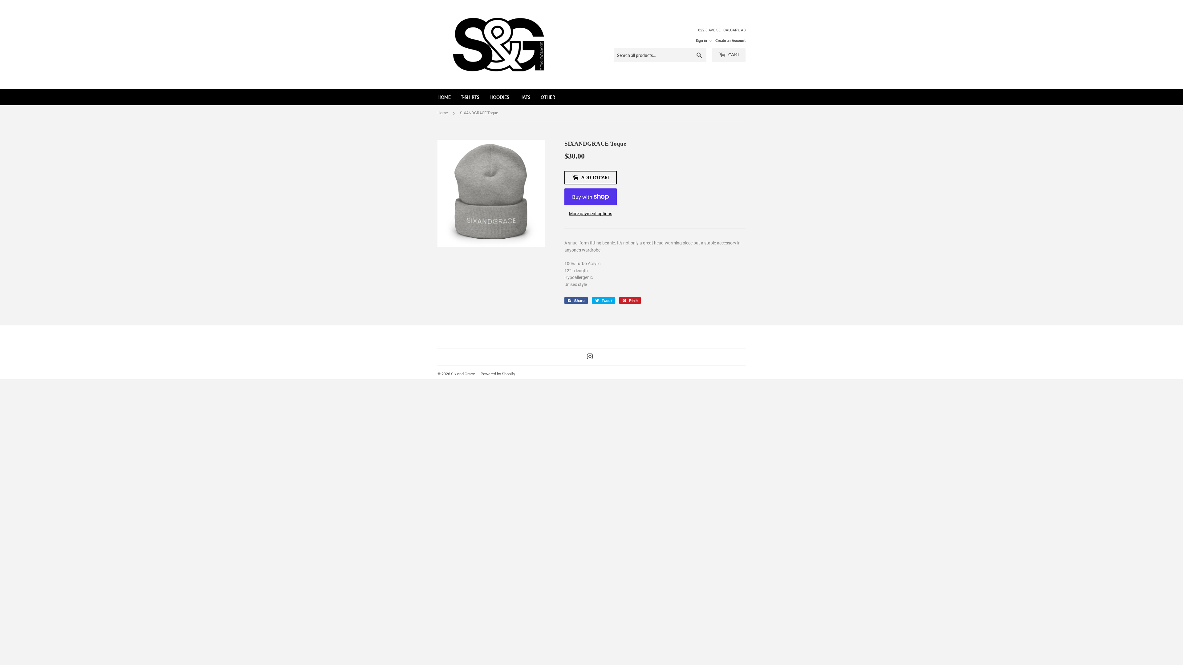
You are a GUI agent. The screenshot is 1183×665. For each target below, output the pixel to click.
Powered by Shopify (498, 374)
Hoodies (499, 97)
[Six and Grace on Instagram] (590, 357)
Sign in (701, 40)
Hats (525, 97)
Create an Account (730, 40)
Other (548, 97)
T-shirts (470, 97)
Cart (733, 54)
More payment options (590, 213)
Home (444, 97)
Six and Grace (463, 374)
